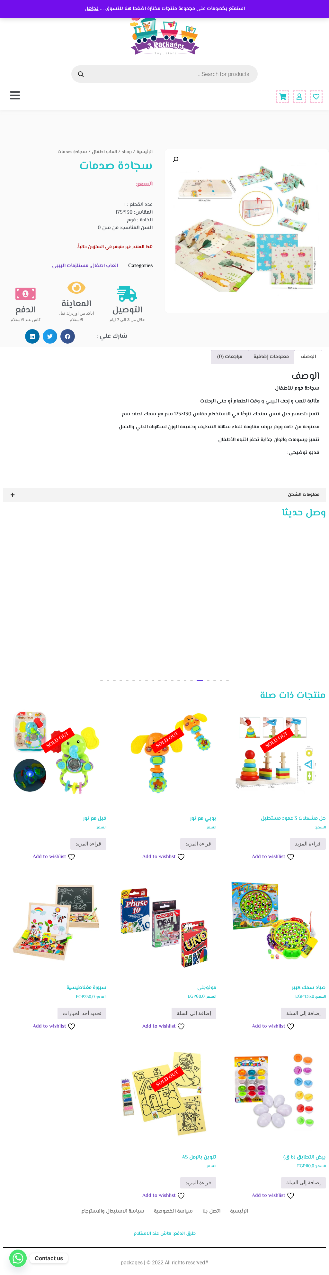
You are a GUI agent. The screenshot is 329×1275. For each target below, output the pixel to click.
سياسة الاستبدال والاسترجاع (112, 1211)
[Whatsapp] (18, 1258)
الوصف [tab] (308, 357)
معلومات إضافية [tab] (271, 357)
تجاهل (91, 9)
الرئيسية (145, 152)
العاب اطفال (104, 152)
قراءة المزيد (308, 844)
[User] (299, 96)
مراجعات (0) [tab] (230, 357)
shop (127, 152)
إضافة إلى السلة (303, 1013)
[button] (175, 159)
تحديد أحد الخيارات (82, 1013)
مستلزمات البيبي (70, 266)
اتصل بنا (211, 1211)
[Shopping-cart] (282, 96)
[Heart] (316, 96)
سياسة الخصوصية (173, 1211)
